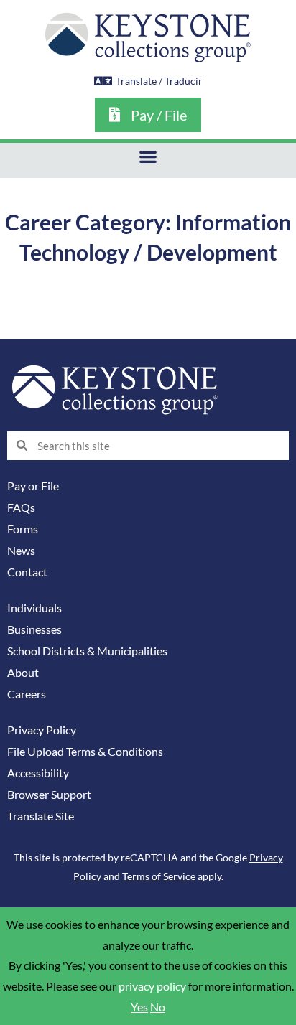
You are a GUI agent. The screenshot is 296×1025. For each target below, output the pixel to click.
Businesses (34, 629)
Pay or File (33, 485)
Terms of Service (158, 876)
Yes (139, 1007)
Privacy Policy (41, 730)
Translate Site (40, 816)
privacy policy (152, 986)
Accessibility (38, 773)
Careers (26, 694)
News (21, 550)
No (157, 1007)
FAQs (21, 507)
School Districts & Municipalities (87, 651)
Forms (22, 529)
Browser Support (49, 794)
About (23, 672)
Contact (27, 572)
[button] (148, 157)
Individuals (34, 608)
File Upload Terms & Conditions (85, 751)
